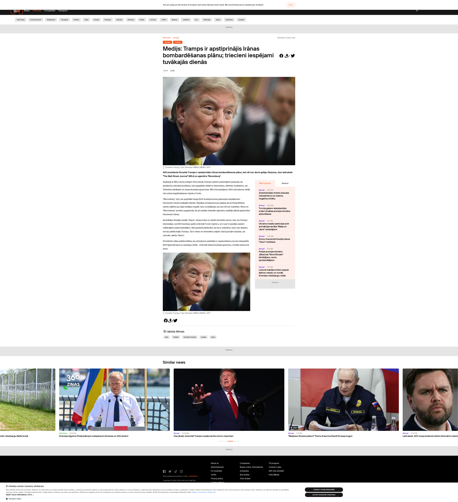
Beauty (174, 20)
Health (76, 20)
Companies (49, 10)
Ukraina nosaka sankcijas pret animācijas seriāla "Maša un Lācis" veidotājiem (274, 226)
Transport (62, 10)
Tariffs (213, 474)
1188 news (166, 38)
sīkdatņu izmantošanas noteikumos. (203, 492)
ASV (166, 337)
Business (229, 20)
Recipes (108, 20)
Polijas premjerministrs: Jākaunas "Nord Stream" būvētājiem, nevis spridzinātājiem (271, 256)
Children (186, 20)
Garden (241, 20)
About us (215, 463)
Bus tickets (244, 474)
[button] (150, 494)
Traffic (163, 20)
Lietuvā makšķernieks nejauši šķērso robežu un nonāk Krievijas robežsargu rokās (274, 272)
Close (290, 5)
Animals (131, 20)
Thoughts (64, 20)
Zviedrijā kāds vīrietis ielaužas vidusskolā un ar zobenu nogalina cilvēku (274, 195)
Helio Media (274, 474)
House (96, 20)
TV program (274, 463)
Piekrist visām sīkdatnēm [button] (324, 490)
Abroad (119, 20)
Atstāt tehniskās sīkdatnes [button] (323, 495)
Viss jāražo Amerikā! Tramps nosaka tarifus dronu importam (89, 436)
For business (216, 471)
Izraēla (203, 337)
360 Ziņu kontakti (276, 471)
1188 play (36, 10)
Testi (86, 20)
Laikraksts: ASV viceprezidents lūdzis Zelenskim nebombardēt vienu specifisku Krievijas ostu (335, 436)
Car (196, 20)
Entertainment (35, 20)
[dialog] (229, 492)
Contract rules (275, 467)
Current (153, 20)
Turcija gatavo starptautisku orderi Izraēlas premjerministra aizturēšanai (274, 211)
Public (142, 20)
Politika (177, 42)
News (27, 10)
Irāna (213, 337)
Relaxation (51, 20)
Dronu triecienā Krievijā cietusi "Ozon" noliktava (274, 240)
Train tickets (245, 478)
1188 (168, 463)
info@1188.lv (193, 476)
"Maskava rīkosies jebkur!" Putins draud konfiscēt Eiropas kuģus (206, 436)
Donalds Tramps (190, 337)
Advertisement (217, 467)
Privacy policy (217, 478)
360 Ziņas (20, 20)
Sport (218, 20)
